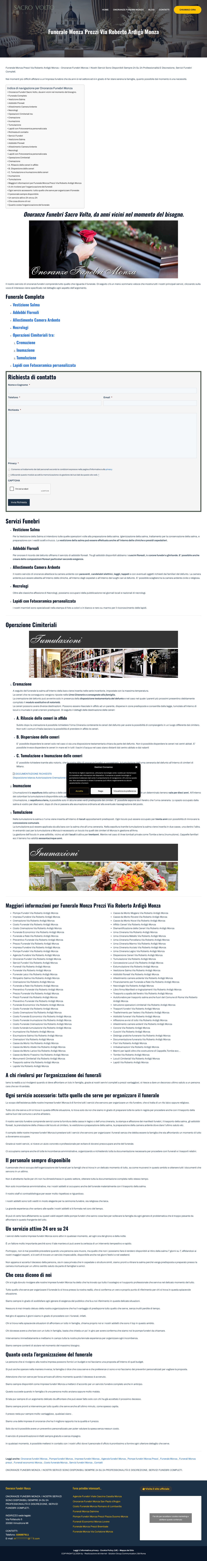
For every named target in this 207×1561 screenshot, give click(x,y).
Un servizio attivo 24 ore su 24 (22, 198)
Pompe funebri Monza (61, 1458)
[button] (136, 767)
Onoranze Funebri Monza (128, 10)
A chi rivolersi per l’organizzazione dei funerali (30, 187)
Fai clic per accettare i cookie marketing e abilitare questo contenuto (171, 1518)
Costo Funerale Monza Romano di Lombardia (97, 1506)
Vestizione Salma (16, 99)
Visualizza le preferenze (124, 791)
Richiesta (14, 410)
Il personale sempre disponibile (23, 194)
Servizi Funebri (15, 136)
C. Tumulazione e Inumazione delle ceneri (28, 172)
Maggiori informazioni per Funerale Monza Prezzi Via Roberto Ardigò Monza (44, 183)
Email (108, 397)
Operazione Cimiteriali (19, 157)
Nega (100, 791)
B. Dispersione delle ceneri (21, 168)
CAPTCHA (14, 480)
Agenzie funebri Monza (113, 1458)
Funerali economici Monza (28, 1462)
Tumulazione (14, 125)
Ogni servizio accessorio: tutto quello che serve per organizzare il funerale (43, 190)
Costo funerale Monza (56, 1462)
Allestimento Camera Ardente (22, 107)
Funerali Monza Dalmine (86, 1511)
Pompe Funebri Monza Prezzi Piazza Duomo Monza (100, 1516)
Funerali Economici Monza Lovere (91, 1521)
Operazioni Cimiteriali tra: (20, 114)
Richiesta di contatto (18, 132)
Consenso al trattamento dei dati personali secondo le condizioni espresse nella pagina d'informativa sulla (61, 469)
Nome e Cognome (19, 385)
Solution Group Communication (122, 1554)
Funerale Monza (169, 1458)
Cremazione (14, 117)
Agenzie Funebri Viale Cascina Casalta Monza (97, 1496)
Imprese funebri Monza (87, 1458)
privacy (109, 469)
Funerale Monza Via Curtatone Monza (93, 1531)
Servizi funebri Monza (81, 1462)
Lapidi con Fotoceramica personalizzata (27, 128)
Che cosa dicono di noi (19, 201)
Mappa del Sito (127, 1550)
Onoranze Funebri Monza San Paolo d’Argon (96, 1501)
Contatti (164, 10)
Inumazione (14, 121)
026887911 (22, 1534)
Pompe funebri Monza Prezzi (143, 1458)
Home (105, 10)
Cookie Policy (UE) (109, 1550)
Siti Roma (141, 1554)
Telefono (14, 397)
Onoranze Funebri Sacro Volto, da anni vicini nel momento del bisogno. (42, 92)
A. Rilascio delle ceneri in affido (23, 165)
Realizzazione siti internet (95, 1554)
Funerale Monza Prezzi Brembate (90, 1526)
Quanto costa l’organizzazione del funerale (28, 205)
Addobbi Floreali (16, 103)
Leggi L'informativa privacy (86, 1550)
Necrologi (13, 110)
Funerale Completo (17, 96)
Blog (151, 10)
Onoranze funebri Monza (34, 1458)
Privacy (13, 463)
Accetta (79, 791)
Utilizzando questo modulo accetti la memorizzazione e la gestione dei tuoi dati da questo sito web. (55, 475)
